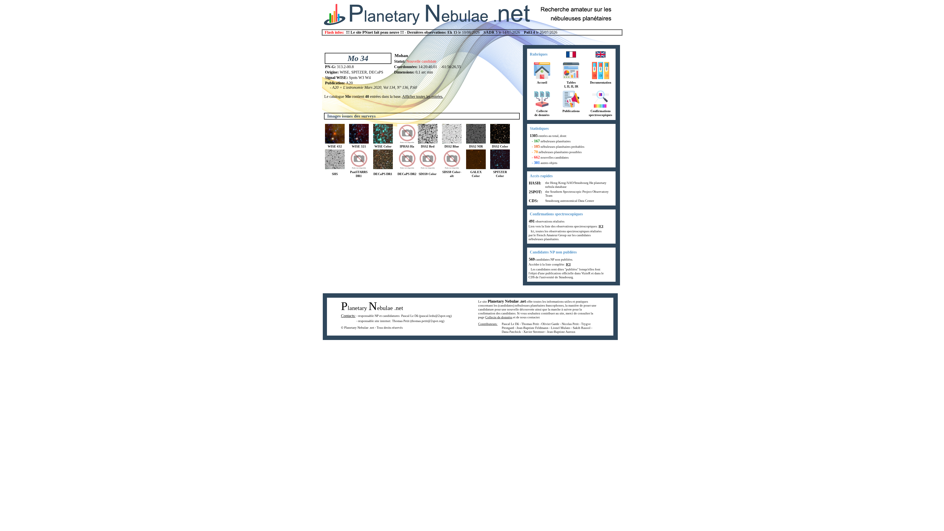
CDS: (533, 201)
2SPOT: (535, 192)
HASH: (534, 183)
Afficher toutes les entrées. (422, 96)
